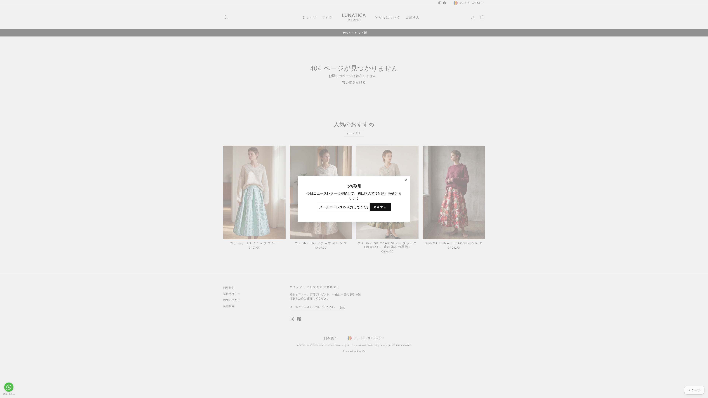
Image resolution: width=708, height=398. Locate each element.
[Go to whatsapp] (8, 387)
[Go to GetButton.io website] (9, 394)
